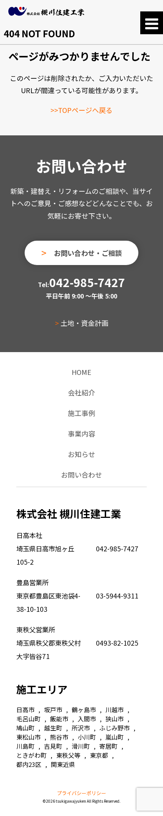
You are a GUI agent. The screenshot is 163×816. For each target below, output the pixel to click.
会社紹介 (81, 392)
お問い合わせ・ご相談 (88, 253)
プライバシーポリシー (81, 793)
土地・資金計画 (84, 322)
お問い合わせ (81, 474)
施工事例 (81, 413)
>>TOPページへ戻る (81, 110)
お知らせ (81, 454)
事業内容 (81, 433)
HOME (81, 371)
